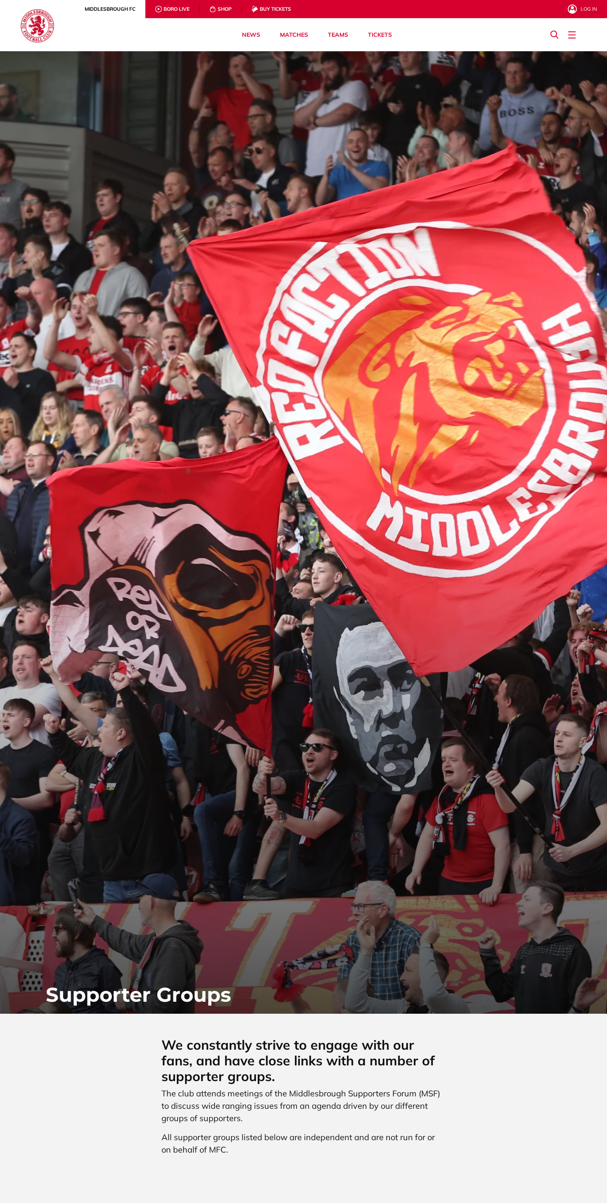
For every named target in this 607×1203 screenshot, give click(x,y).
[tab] (110, 9)
